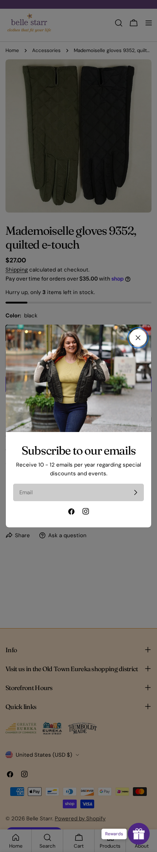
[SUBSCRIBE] (135, 492)
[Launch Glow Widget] (139, 834)
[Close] (138, 337)
